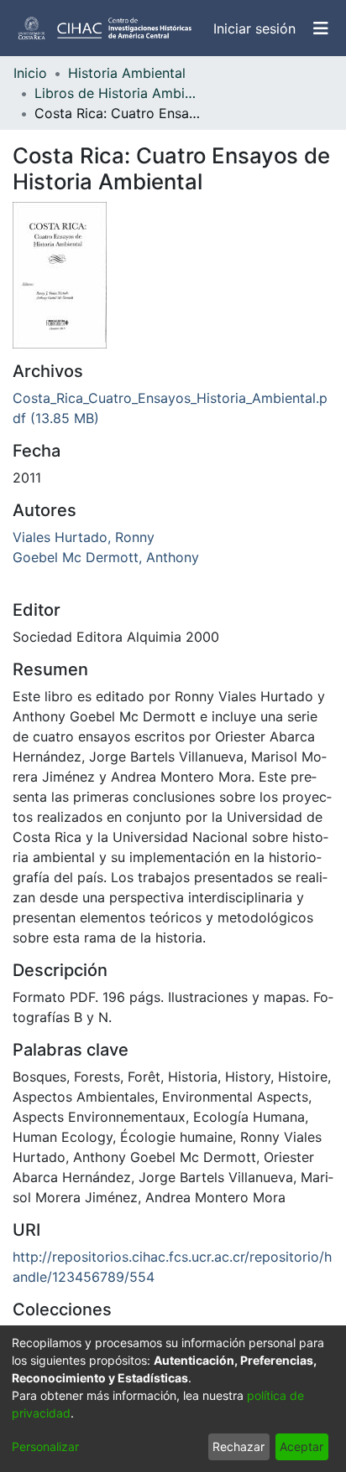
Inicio (30, 73)
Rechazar (238, 1446)
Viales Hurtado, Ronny (84, 537)
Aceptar (301, 1446)
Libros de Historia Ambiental (118, 93)
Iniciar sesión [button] (255, 28)
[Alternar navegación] (320, 28)
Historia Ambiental (127, 73)
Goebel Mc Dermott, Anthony (106, 557)
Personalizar (45, 1446)
